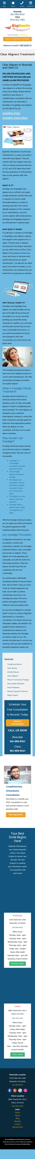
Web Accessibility (26, 1142)
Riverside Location (17, 963)
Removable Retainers (15, 683)
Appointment (17, 1127)
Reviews (17, 1121)
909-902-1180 (17, 20)
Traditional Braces (14, 664)
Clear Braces (12, 668)
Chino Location (17, 1054)
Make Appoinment (16, 814)
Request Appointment (17, 723)
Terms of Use (15, 1142)
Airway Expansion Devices (17, 691)
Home (17, 1112)
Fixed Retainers (13, 687)
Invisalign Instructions (15, 118)
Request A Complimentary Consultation (17, 39)
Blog (17, 1118)
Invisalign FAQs (11, 113)
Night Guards (12, 695)
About (17, 1115)
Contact (17, 1124)
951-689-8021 (17, 14)
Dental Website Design (12, 1144)
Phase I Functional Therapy (18, 679)
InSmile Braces (13, 672)
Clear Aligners (12, 676)
